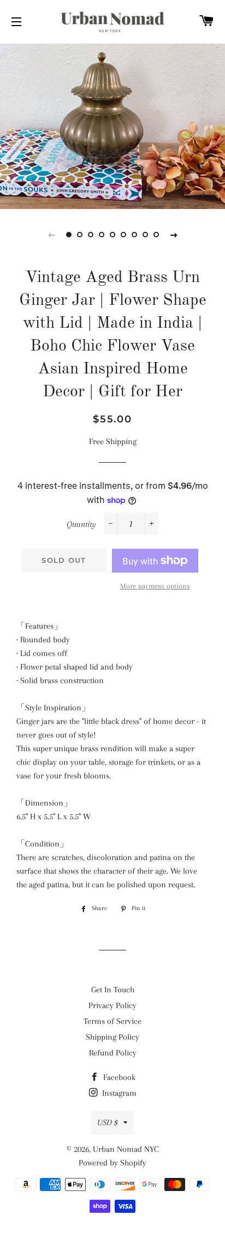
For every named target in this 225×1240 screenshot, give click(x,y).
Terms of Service (112, 1021)
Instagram (118, 1093)
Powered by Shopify (112, 1163)
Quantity (81, 524)
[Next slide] (174, 235)
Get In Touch (112, 990)
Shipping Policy (112, 1037)
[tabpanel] (112, 125)
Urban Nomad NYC (126, 1149)
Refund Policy (113, 1053)
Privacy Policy (112, 1005)
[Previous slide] (51, 235)
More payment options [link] (155, 586)
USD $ (107, 1122)
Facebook (118, 1077)
